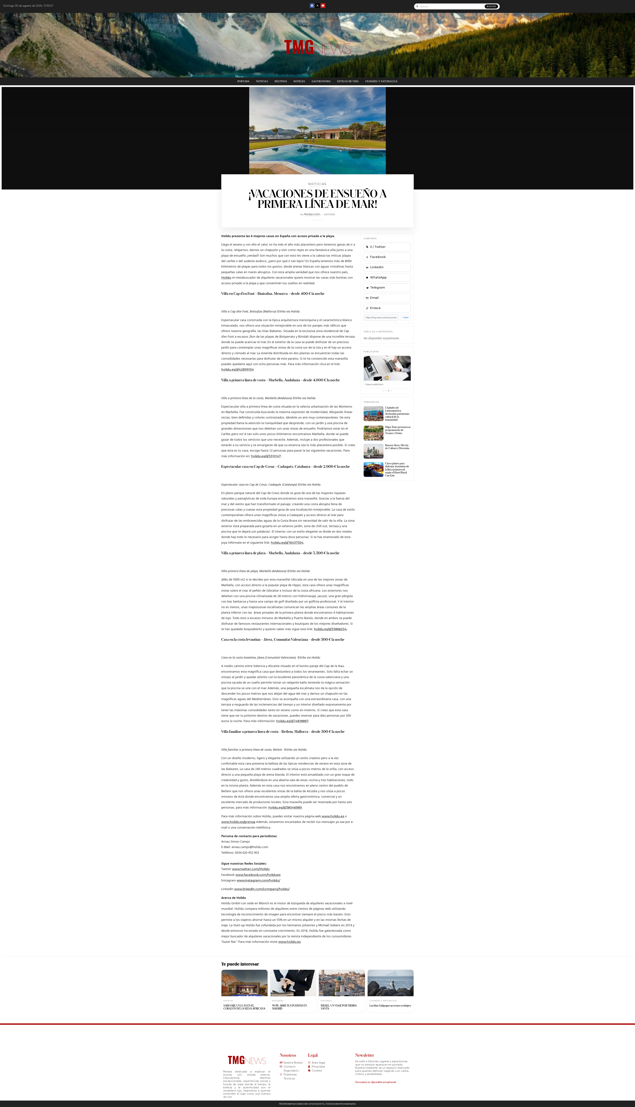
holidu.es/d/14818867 (292, 721)
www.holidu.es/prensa (238, 822)
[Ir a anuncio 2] (386, 390)
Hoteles (299, 81)
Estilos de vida (348, 81)
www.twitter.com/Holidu (251, 869)
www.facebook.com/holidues (257, 875)
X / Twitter (378, 247)
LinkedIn (377, 267)
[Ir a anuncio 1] (383, 390)
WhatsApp (378, 277)
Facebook (378, 257)
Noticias (262, 81)
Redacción (312, 214)
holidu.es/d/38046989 (285, 807)
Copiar (406, 317)
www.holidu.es (332, 816)
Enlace (375, 308)
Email (374, 298)
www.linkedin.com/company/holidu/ (262, 889)
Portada (243, 81)
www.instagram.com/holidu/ (258, 880)
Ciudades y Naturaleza (381, 81)
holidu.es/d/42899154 (237, 369)
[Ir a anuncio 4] (391, 390)
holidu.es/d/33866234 (330, 629)
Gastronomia (321, 81)
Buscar (491, 6)
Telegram (377, 287)
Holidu (226, 277)
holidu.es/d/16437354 (287, 542)
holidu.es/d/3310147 (266, 456)
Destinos (281, 81)
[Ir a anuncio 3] (388, 390)
